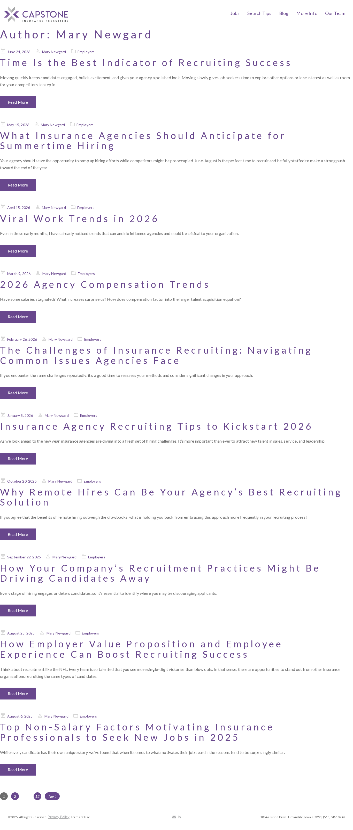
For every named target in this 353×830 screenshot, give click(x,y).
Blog (284, 13)
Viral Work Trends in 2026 (79, 218)
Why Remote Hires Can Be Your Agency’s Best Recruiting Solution (171, 497)
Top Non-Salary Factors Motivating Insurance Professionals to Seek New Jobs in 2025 (137, 732)
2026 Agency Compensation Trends (105, 284)
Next (52, 796)
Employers (86, 52)
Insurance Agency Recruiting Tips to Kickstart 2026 (156, 426)
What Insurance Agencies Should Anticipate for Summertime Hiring (143, 140)
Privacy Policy (58, 817)
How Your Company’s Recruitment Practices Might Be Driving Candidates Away (160, 573)
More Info (306, 13)
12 (38, 796)
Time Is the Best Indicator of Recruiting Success (146, 62)
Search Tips (259, 13)
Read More (18, 102)
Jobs (235, 13)
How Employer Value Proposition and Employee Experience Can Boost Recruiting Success (141, 649)
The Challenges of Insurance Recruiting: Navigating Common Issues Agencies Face (156, 355)
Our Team (335, 13)
